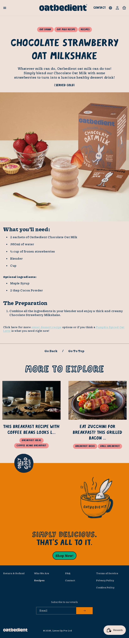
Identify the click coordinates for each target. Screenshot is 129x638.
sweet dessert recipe (46, 327)
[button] (4, 7)
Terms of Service (107, 573)
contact (99, 7)
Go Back (51, 351)
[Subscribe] (84, 610)
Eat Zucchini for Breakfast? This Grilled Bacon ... (97, 432)
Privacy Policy (105, 580)
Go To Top (76, 351)
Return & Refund (14, 573)
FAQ (67, 573)
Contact (70, 580)
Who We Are (41, 573)
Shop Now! (64, 556)
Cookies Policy (105, 587)
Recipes (39, 580)
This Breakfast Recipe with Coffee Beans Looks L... (31, 430)
